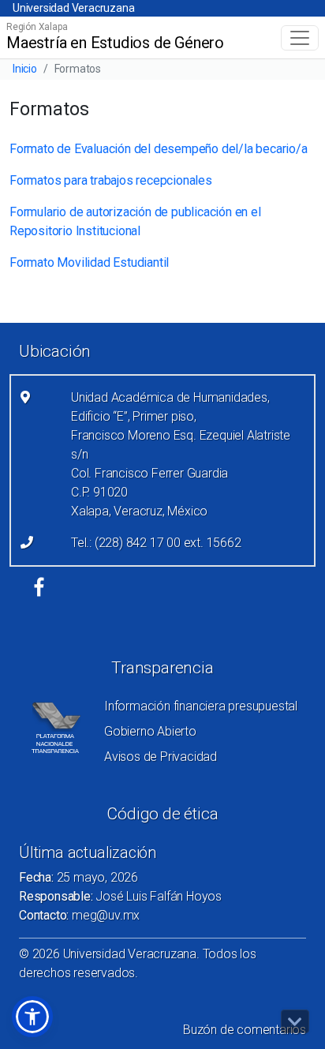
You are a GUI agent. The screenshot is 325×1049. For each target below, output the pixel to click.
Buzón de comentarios (244, 1029)
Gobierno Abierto (150, 731)
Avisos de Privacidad (160, 756)
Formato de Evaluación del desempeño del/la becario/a (158, 148)
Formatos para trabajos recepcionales (110, 180)
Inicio (25, 68)
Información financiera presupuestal (200, 706)
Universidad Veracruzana (73, 8)
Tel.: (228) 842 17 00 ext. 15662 (156, 542)
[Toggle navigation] (300, 38)
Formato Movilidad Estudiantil (89, 262)
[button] (32, 1016)
